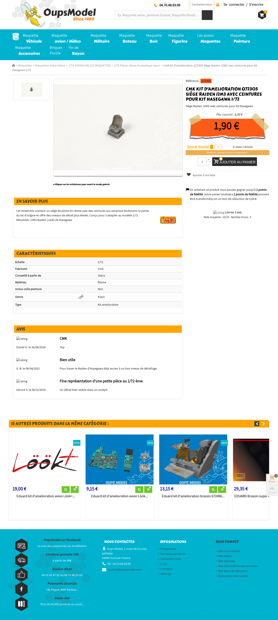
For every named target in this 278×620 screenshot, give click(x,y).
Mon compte (227, 542)
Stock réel (62, 598)
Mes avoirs (224, 556)
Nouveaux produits (171, 554)
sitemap (164, 574)
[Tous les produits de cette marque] (168, 220)
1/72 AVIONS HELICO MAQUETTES (90, 65)
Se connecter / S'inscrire (243, 4)
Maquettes (25, 65)
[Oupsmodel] (54, 14)
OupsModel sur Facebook (62, 540)
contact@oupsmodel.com (124, 570)
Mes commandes (228, 551)
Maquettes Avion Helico (50, 65)
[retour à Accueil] (13, 65)
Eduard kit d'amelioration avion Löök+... (46, 496)
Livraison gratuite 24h (62, 554)
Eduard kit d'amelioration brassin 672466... (193, 496)
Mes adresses (225, 561)
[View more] (66, 489)
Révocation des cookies (232, 576)
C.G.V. (162, 564)
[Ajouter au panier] (75, 489)
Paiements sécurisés (62, 583)
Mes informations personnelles (237, 566)
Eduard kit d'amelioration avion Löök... (119, 496)
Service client (62, 569)
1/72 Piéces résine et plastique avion (137, 65)
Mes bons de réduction (232, 571)
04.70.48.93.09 (169, 5)
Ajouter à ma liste (203, 175)
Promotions (167, 549)
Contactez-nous (202, 4)
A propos (165, 569)
